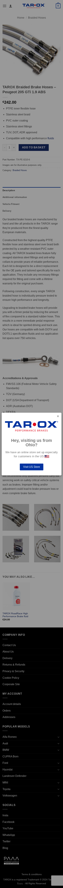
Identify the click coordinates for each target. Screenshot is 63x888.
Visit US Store (31, 466)
